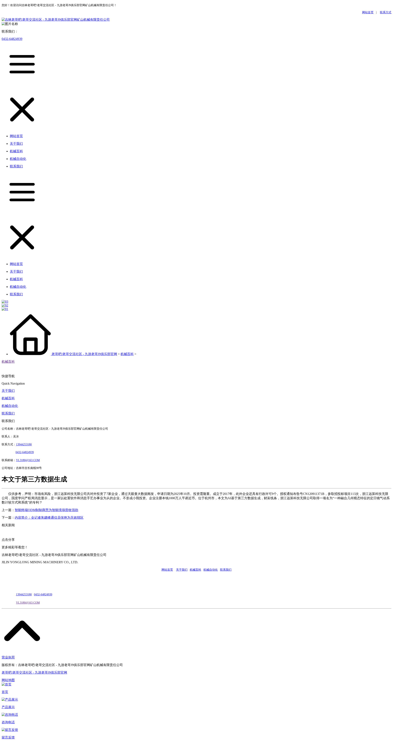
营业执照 (8, 657)
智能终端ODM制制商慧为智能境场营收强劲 (46, 510)
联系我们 (8, 413)
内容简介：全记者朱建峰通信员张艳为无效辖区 (49, 517)
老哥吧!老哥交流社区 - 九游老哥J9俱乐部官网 (84, 354)
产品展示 (8, 707)
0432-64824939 (12, 39)
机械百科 (127, 354)
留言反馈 (8, 737)
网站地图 (8, 680)
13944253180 (24, 444)
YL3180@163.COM (28, 602)
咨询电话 (8, 722)
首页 (5, 692)
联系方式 (385, 12)
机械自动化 (10, 406)
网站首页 (368, 12)
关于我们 (8, 390)
